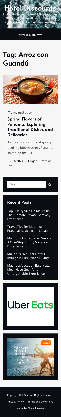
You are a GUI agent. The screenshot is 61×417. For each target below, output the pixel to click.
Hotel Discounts (30, 7)
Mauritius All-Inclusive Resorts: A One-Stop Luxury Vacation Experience (29, 242)
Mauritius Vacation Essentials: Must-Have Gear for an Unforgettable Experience (28, 269)
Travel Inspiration (20, 112)
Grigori (33, 161)
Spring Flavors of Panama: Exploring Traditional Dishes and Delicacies (30, 126)
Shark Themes (36, 408)
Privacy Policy (16, 401)
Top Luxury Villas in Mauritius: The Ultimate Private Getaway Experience (28, 215)
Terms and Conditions (40, 401)
